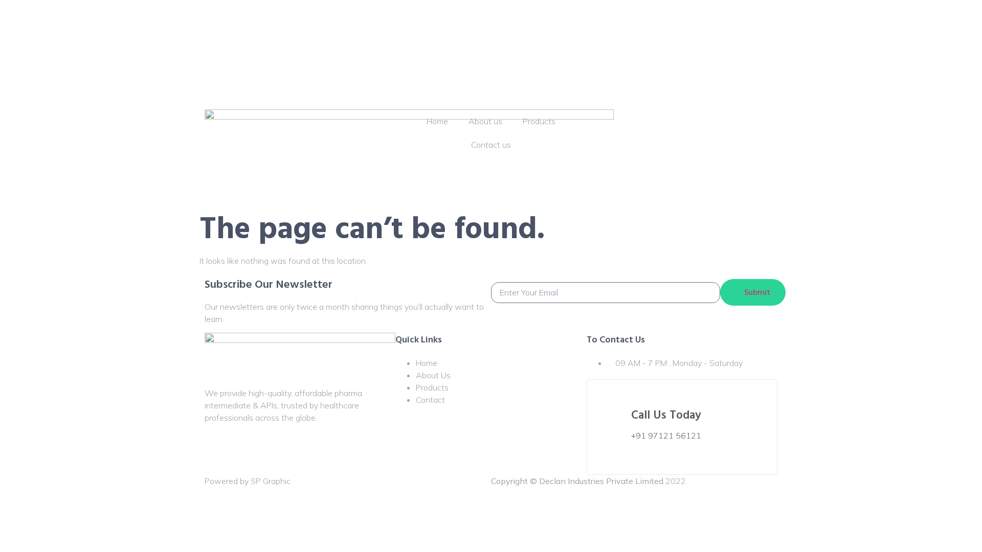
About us (485, 17)
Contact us (491, 40)
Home (437, 17)
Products (539, 17)
